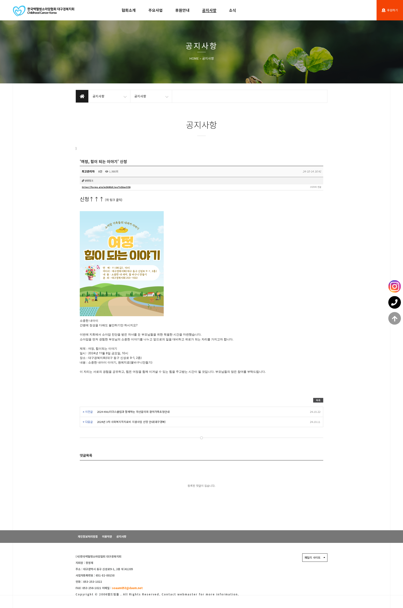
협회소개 (129, 10)
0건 (99, 171)
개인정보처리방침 (88, 536)
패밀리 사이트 (313, 557)
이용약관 (107, 536)
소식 (232, 10)
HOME (194, 58)
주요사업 (155, 10)
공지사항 (209, 10)
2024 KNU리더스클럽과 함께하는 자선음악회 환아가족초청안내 (133, 412)
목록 (318, 400)
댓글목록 (86, 455)
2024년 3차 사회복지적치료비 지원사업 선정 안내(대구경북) (131, 422)
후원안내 (182, 10)
